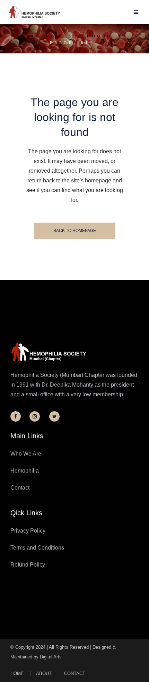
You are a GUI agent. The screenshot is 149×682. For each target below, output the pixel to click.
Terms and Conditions (37, 548)
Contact (19, 488)
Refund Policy (27, 565)
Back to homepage (74, 230)
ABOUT (44, 673)
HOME (17, 673)
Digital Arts (51, 656)
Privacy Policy (27, 531)
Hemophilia (24, 471)
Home (33, 43)
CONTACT (74, 673)
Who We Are (25, 454)
